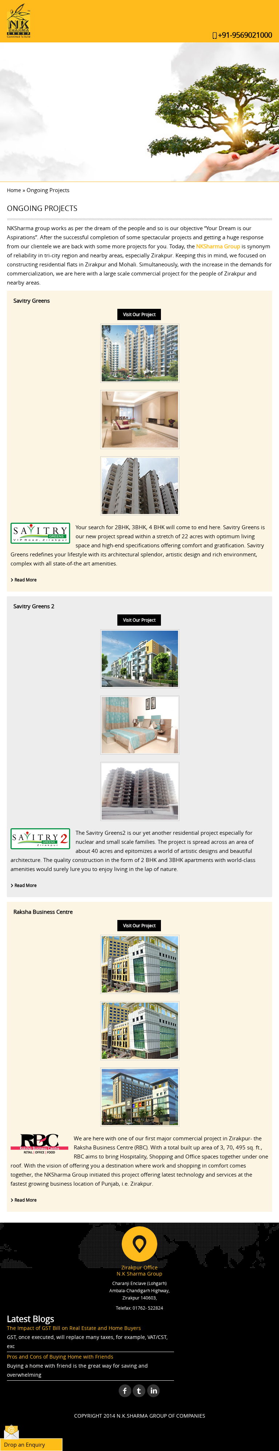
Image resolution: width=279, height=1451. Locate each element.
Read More (25, 580)
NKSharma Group (218, 246)
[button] (11, 112)
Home (14, 190)
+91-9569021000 (245, 35)
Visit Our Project (139, 314)
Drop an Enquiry (24, 1444)
